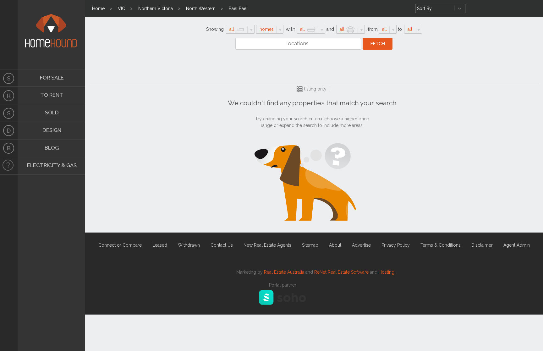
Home (98, 8)
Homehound (9, 34)
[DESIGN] (9, 131)
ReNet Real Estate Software (341, 272)
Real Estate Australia (284, 272)
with (290, 29)
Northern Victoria (155, 8)
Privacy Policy (395, 245)
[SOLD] (9, 113)
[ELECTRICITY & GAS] (9, 166)
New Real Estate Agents (267, 245)
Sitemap (310, 245)
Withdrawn (189, 245)
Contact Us (222, 245)
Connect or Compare (120, 245)
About (335, 245)
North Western (201, 8)
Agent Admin (516, 245)
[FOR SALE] (9, 78)
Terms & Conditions (440, 245)
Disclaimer (482, 245)
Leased (159, 245)
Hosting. (387, 272)
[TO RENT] (9, 95)
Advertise (361, 245)
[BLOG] (9, 148)
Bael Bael (238, 8)
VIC (121, 8)
